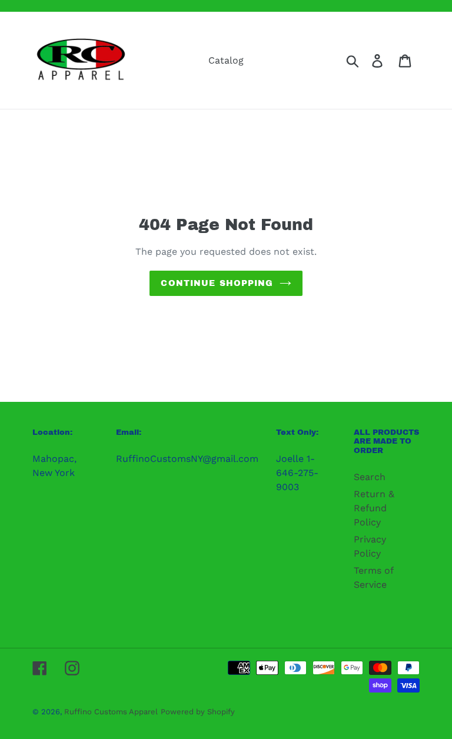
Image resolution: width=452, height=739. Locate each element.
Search (369, 476)
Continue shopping (217, 283)
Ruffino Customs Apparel (111, 711)
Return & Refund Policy (374, 508)
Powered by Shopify (198, 711)
